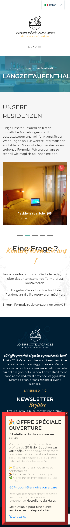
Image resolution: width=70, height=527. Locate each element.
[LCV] (35, 26)
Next (62, 193)
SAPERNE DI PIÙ (35, 390)
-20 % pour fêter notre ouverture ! (33, 487)
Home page (12, 68)
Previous (8, 193)
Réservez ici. (17, 516)
